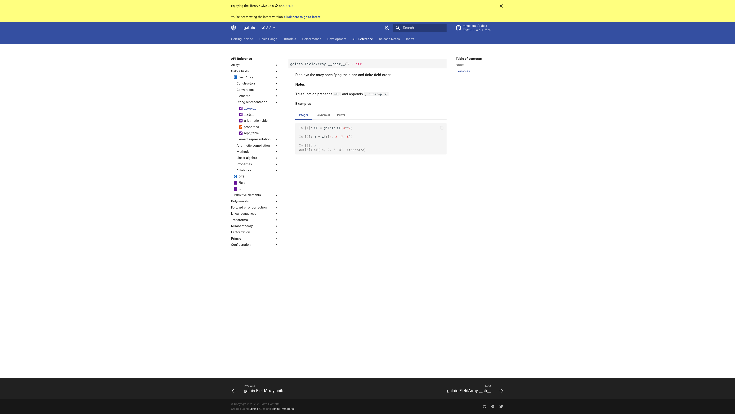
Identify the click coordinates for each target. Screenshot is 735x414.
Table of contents (469, 59)
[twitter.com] (501, 406)
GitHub (288, 6)
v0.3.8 (266, 28)
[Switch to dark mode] (387, 27)
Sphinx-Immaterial (283, 409)
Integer (303, 115)
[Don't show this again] (501, 6)
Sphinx (253, 409)
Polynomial (322, 115)
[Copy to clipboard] (442, 128)
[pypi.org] (493, 406)
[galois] (233, 27)
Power (341, 115)
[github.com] (484, 406)
